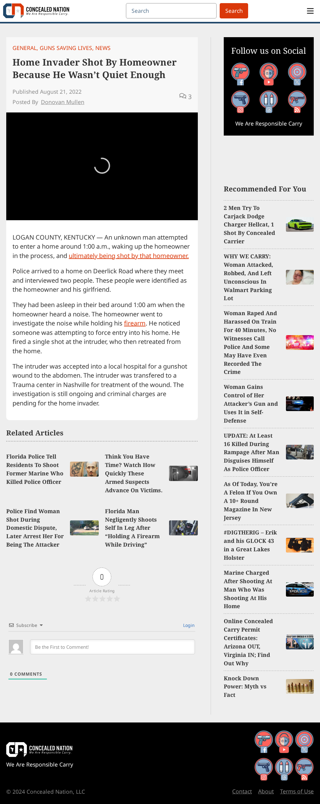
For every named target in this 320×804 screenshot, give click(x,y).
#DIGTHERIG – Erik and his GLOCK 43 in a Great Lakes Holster (250, 545)
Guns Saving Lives (66, 48)
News (103, 48)
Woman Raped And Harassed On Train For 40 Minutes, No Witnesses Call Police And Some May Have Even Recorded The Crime (250, 342)
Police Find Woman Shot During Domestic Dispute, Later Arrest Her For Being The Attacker (35, 527)
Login (188, 625)
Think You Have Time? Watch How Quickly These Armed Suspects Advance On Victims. (133, 473)
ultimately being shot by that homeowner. (129, 255)
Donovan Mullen (62, 102)
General (24, 48)
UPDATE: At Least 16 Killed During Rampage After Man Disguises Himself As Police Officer (251, 452)
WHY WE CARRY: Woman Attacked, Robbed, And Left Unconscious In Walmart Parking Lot (248, 277)
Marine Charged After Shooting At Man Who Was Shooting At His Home (248, 589)
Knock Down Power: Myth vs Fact (245, 686)
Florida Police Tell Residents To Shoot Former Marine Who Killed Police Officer (34, 469)
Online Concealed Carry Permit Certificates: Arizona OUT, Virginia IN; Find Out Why (248, 642)
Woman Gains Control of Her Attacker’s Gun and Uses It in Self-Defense (251, 403)
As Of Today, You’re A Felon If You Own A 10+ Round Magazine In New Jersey (251, 500)
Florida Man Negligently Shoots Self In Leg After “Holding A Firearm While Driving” (132, 527)
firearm (135, 323)
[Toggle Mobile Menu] (310, 10)
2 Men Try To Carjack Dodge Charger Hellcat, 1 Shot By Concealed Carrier (249, 224)
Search (234, 10)
